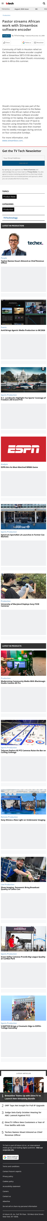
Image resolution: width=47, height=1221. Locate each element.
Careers (6, 1191)
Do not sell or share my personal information (20, 1206)
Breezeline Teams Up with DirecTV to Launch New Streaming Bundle (23, 1097)
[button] (2, 3)
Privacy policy (8, 1176)
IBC (36, 9)
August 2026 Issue (22, 9)
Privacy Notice (32, 172)
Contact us (7, 1196)
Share (8, 43)
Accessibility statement (11, 1186)
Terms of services (30, 170)
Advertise (6, 1201)
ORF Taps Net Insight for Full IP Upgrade (24, 1105)
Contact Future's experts (12, 1171)
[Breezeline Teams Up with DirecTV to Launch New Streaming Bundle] (23, 1089)
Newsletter (40, 43)
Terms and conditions (11, 1166)
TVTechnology (19, 35)
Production (6, 15)
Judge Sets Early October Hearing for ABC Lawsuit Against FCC (23, 1114)
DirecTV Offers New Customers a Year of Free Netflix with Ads (24, 1123)
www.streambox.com (12, 140)
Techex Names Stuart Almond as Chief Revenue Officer (23, 1133)
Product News (9, 196)
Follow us (28, 43)
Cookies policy (8, 1181)
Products (6, 36)
